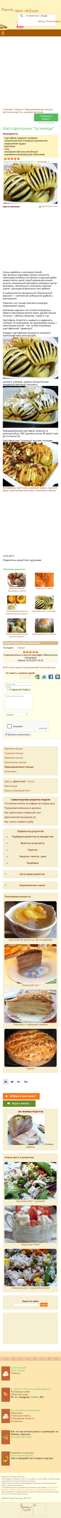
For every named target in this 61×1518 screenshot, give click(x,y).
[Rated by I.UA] (39, 1515)
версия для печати (49, 206)
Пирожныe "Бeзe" (30, 1244)
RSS (42, 1397)
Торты (30, 781)
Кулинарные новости (22, 1418)
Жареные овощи (13, 757)
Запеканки (10, 771)
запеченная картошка (22, 490)
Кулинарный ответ (21, 1436)
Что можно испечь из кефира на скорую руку (29, 803)
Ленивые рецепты (39, 1145)
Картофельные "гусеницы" (44, 611)
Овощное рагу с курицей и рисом (30, 1287)
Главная (7, 109)
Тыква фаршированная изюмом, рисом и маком (17, 612)
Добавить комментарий (18, 734)
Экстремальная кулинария (25, 1410)
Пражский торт (30, 985)
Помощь (15, 1373)
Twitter (35, 1397)
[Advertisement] (30, 70)
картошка (22, 487)
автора (20, 1485)
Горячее (33, 849)
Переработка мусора (21, 1452)
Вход (41, 21)
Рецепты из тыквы (44, 588)
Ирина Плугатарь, (10, 1477)
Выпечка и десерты (32, 843)
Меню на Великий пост (17, 790)
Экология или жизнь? (22, 1455)
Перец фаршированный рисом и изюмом (17, 635)
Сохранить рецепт (46, 117)
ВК (15, 1397)
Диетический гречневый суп (20, 817)
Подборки (33, 863)
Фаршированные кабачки (44, 634)
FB (12, 1397)
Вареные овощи (13, 748)
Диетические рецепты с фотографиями (30, 939)
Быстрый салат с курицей (30, 1201)
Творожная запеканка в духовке (22, 808)
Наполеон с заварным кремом (30, 1024)
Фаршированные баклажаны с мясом (17, 589)
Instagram (24, 1397)
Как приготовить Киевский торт (22, 812)
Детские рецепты (13, 112)
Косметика (17, 1421)
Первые (21, 647)
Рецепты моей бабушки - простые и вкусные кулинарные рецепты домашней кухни (29, 1488)
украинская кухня (33, 112)
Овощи (18, 109)
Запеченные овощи (15, 762)
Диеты (8, 781)
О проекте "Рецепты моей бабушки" (31, 1389)
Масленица (10, 786)
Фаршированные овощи (38, 109)
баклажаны (9, 487)
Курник (31, 1068)
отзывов (43, 161)
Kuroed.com (6, 1494)
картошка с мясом (45, 490)
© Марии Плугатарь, (15, 1498)
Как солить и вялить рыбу (18, 821)
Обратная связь (19, 1394)
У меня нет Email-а (20, 689)
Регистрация (53, 21)
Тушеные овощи (13, 753)
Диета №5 (19, 781)
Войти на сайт (19, 1367)
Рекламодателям (20, 1391)
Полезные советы (20, 1415)
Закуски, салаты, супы (32, 856)
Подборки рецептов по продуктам (32, 836)
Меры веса (17, 1412)
